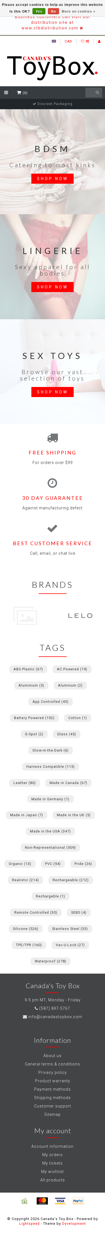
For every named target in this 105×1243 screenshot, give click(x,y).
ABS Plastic (28, 669)
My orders (52, 1155)
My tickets (52, 1163)
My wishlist (52, 1171)
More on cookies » (78, 11)
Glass (66, 734)
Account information (52, 1146)
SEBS (79, 912)
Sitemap (52, 1114)
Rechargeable (71, 880)
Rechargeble (50, 896)
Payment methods (52, 1089)
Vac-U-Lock (70, 945)
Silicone (25, 929)
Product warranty (52, 1081)
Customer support (52, 1106)
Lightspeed (29, 1223)
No (53, 11)
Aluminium (31, 685)
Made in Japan (26, 815)
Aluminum (70, 685)
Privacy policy (52, 1072)
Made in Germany (50, 799)
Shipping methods (52, 1097)
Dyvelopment (74, 1223)
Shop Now (52, 178)
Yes (39, 11)
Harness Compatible (50, 766)
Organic (20, 864)
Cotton (77, 718)
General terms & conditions (52, 1064)
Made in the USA (50, 831)
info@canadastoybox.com (55, 1017)
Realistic (25, 880)
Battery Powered (34, 718)
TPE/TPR (29, 945)
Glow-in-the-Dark (50, 750)
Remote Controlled (35, 912)
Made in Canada (68, 783)
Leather (24, 783)
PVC (53, 864)
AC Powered (72, 669)
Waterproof (50, 961)
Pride (83, 864)
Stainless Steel (70, 929)
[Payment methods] (24, 1201)
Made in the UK (74, 815)
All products (52, 1180)
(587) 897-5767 (54, 1008)
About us (52, 1055)
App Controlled (50, 701)
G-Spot (34, 734)
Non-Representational (50, 847)
